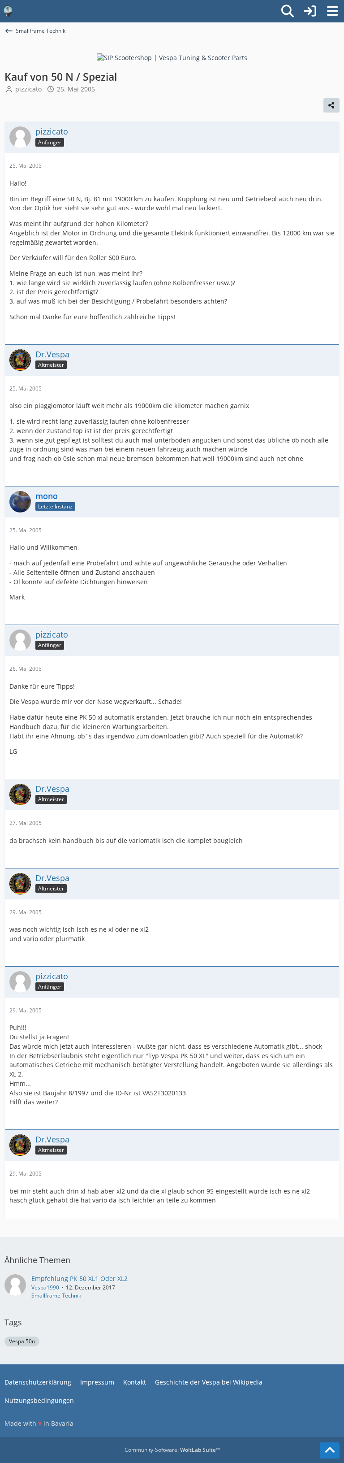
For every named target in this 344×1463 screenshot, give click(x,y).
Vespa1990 (45, 1287)
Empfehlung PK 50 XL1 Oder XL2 (79, 1278)
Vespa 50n (22, 1341)
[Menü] (332, 11)
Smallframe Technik (56, 1295)
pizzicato (28, 89)
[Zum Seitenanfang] (330, 1450)
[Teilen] (331, 105)
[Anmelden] (310, 11)
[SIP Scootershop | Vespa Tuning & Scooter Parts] (172, 57)
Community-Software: (172, 1450)
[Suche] (288, 11)
